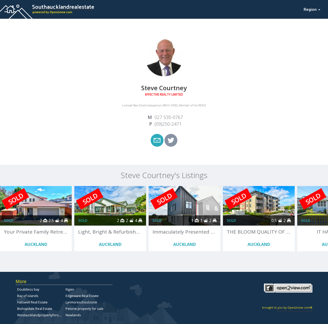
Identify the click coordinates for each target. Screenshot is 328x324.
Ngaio (70, 289)
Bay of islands (27, 295)
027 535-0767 (169, 117)
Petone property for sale (85, 308)
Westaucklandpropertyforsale (40, 315)
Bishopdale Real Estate (34, 308)
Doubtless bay (28, 289)
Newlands (73, 315)
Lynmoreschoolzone (81, 302)
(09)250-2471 (168, 124)
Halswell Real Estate (32, 302)
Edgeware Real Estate (82, 295)
